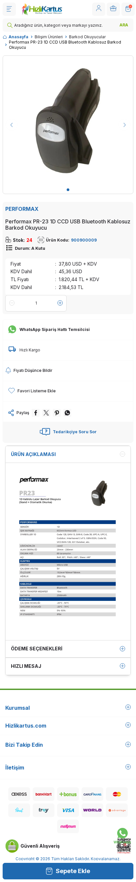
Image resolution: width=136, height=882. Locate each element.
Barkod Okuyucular (87, 36)
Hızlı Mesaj (26, 666)
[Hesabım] (98, 9)
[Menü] (9, 9)
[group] (68, 121)
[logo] (41, 9)
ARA (123, 24)
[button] (68, 189)
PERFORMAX (22, 209)
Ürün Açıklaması (33, 454)
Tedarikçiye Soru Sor (75, 431)
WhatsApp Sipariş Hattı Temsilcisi (54, 329)
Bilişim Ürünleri (49, 36)
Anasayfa (18, 36)
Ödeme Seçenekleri (36, 648)
